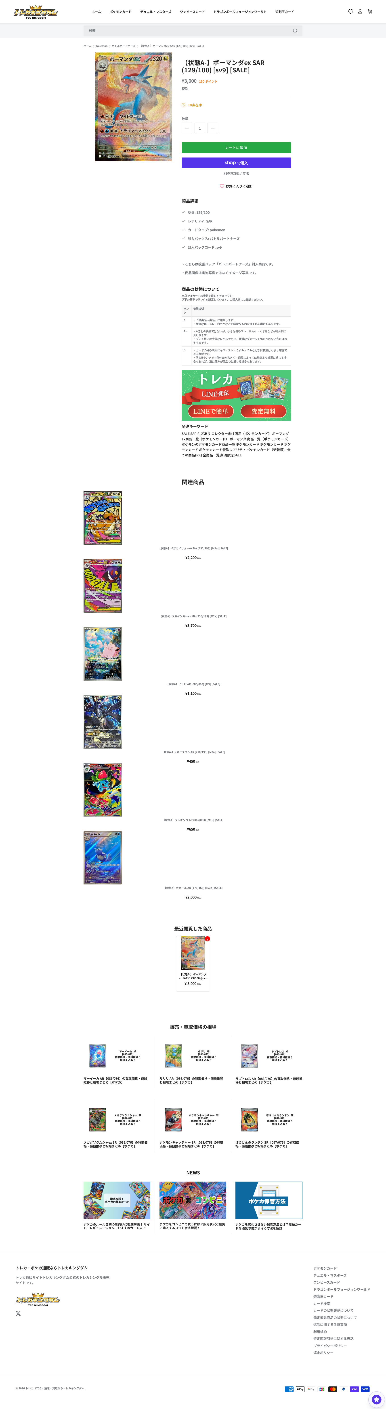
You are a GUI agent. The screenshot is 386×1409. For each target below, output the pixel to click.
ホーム (96, 11)
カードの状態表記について (333, 1310)
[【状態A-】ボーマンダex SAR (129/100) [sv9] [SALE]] (193, 953)
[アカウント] (360, 11)
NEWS (193, 1172)
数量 (185, 118)
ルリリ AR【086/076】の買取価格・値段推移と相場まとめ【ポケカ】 (191, 1080)
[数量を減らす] (187, 128)
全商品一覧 (211, 455)
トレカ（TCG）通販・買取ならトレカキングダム (54, 1388)
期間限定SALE (231, 455)
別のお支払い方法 (236, 173)
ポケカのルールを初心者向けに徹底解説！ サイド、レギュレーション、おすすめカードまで (117, 1226)
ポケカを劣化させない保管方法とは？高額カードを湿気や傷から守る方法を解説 (268, 1226)
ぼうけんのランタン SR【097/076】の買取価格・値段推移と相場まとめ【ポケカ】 (267, 1144)
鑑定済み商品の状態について (335, 1317)
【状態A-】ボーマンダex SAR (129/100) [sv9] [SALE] (171, 46)
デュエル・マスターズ (155, 11)
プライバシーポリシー (330, 1345)
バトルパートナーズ (124, 46)
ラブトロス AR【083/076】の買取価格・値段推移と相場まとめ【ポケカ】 (268, 1080)
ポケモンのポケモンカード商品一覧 (209, 444)
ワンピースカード (192, 11)
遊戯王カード (284, 11)
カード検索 (321, 1303)
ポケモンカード (121, 11)
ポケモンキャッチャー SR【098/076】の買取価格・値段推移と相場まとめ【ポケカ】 (191, 1144)
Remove (207, 938)
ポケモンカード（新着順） (266, 449)
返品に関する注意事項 (330, 1324)
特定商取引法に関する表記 (333, 1338)
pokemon (101, 46)
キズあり (204, 433)
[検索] (295, 31)
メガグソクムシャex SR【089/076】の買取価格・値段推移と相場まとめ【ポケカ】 (115, 1144)
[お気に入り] (350, 11)
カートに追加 (236, 147)
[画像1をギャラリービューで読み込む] (133, 107)
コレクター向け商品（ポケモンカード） (241, 433)
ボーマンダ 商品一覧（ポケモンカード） (260, 439)
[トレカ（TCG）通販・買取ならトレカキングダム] (35, 11)
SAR (193, 433)
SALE (186, 433)
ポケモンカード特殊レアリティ (222, 449)
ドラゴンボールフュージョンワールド (240, 11)
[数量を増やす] (213, 128)
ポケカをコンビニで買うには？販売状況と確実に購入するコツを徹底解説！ (192, 1226)
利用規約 (320, 1331)
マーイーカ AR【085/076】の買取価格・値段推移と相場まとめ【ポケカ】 (115, 1080)
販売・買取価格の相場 (193, 1026)
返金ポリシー (323, 1352)
